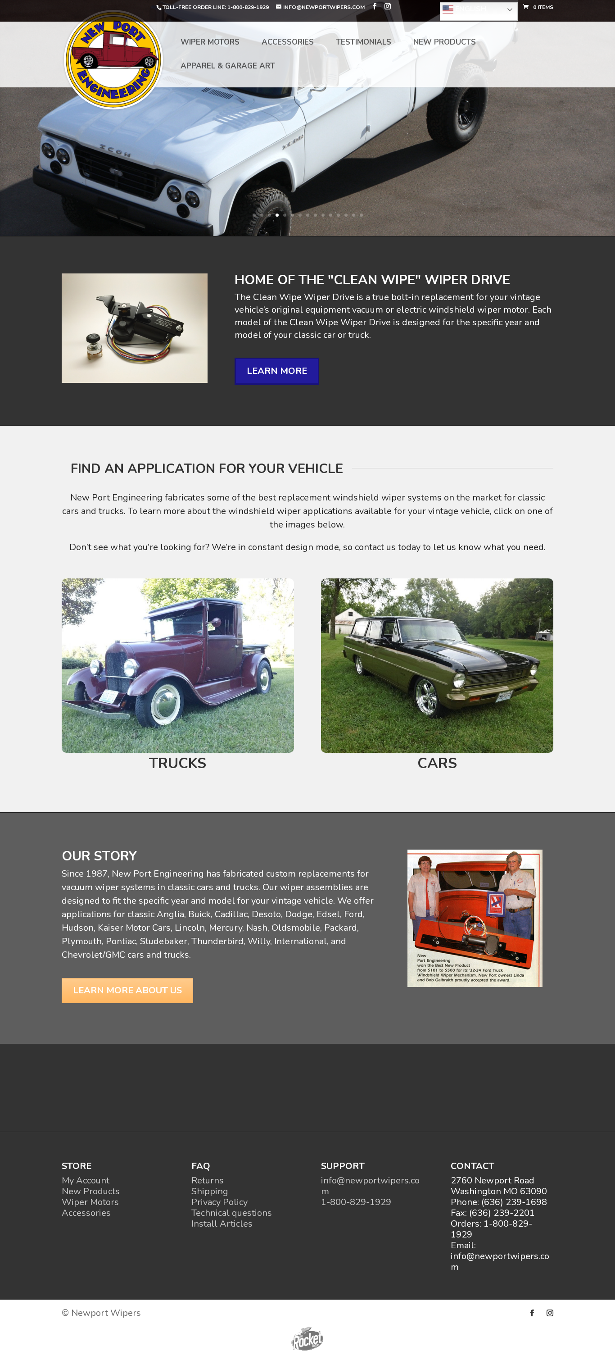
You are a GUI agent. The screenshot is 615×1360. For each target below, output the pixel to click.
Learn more (277, 371)
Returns (207, 1180)
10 (323, 215)
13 (346, 215)
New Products (444, 43)
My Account (85, 1180)
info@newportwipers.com (370, 1185)
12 (338, 215)
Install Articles (222, 1224)
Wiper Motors (210, 43)
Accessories (288, 43)
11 (330, 215)
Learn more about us (127, 990)
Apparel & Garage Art (228, 67)
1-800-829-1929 (356, 1202)
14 (353, 215)
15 (361, 215)
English (469, 9)
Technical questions (231, 1213)
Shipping (209, 1191)
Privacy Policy (219, 1202)
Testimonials (363, 43)
